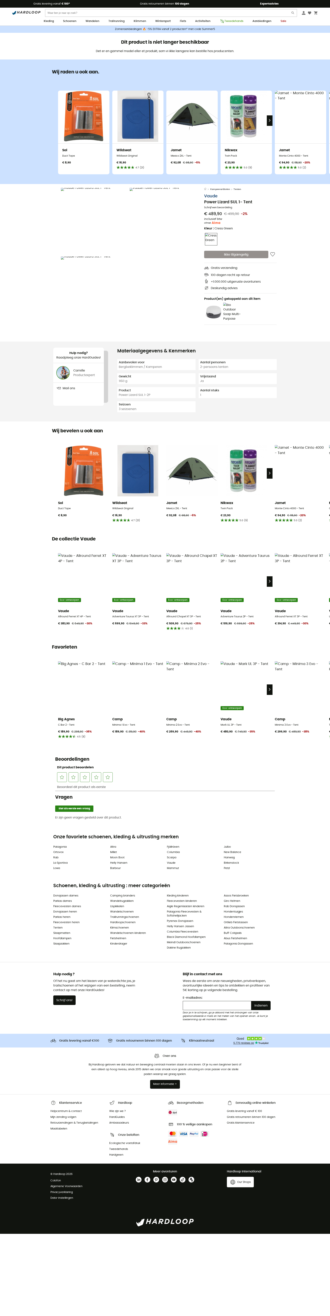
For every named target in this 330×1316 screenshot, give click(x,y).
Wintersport (163, 21)
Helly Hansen (118, 863)
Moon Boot (117, 857)
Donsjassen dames (65, 895)
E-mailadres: (193, 997)
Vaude (211, 196)
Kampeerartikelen (220, 189)
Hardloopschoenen (123, 922)
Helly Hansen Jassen (180, 926)
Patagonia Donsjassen (238, 943)
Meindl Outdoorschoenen (184, 942)
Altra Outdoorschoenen (239, 927)
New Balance (232, 852)
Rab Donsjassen (234, 906)
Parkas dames (62, 901)
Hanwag (229, 857)
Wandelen (92, 21)
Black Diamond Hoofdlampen (186, 937)
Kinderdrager (118, 943)
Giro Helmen (232, 901)
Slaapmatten (61, 933)
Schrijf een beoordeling (218, 207)
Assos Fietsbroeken (236, 895)
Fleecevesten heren (66, 922)
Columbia (173, 852)
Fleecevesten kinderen (182, 901)
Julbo (227, 847)
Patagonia (60, 847)
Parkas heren (61, 917)
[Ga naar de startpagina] (207, 189)
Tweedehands (233, 21)
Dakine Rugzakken (179, 947)
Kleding (49, 21)
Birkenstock (231, 863)
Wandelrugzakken (122, 901)
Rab (55, 857)
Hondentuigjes (233, 911)
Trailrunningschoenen (124, 917)
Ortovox (58, 852)
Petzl (227, 868)
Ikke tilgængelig (236, 254)
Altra (113, 847)
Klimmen (140, 21)
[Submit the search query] (293, 13)
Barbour (115, 868)
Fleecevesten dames (67, 906)
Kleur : (218, 228)
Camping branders (122, 895)
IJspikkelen (117, 906)
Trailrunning (116, 21)
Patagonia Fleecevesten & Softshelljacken (184, 913)
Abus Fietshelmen (235, 938)
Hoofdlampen (62, 938)
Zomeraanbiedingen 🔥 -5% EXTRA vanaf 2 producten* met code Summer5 (165, 29)
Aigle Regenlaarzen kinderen (185, 906)
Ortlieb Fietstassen (236, 922)
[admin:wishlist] (272, 254)
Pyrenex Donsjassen (180, 921)
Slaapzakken (61, 943)
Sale (283, 21)
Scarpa (171, 857)
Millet (113, 852)
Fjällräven (173, 847)
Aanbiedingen (261, 21)
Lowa (56, 868)
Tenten (237, 189)
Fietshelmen (118, 938)
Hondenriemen (234, 917)
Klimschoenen (119, 927)
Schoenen (69, 21)
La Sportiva (60, 863)
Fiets (183, 21)
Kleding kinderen (178, 895)
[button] (94, 221)
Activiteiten (202, 21)
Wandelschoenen (122, 911)
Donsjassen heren (65, 911)
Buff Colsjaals (233, 933)
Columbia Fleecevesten (182, 931)
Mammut (173, 868)
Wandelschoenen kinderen (128, 933)
